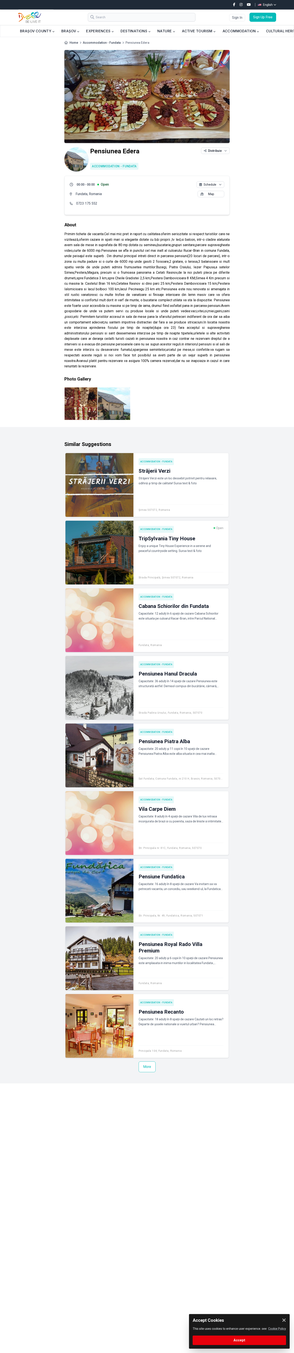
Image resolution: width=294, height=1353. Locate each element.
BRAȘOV (69, 31)
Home (74, 42)
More (147, 1067)
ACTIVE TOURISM (197, 31)
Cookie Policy (277, 1328)
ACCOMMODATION (240, 31)
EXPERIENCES (98, 31)
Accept (239, 1340)
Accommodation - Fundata (102, 42)
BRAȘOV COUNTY (36, 31)
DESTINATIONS (134, 31)
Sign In (237, 18)
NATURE (165, 31)
